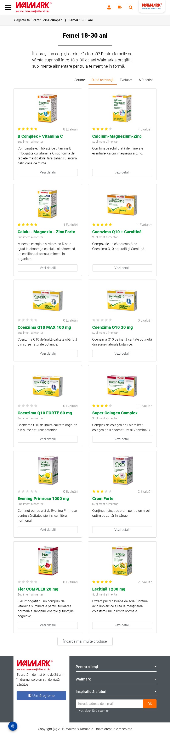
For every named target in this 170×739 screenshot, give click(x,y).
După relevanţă (103, 80)
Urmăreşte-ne (43, 695)
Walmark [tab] (83, 679)
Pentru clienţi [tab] (87, 667)
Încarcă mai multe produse (85, 641)
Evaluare (126, 80)
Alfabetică (146, 80)
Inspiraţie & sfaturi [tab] (91, 691)
